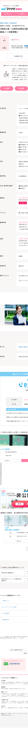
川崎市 (21, 18)
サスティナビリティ (20, 713)
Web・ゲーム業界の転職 (11, 701)
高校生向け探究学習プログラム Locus (17, 688)
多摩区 (25, 18)
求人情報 (6, 88)
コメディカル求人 (12, 702)
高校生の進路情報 (4, 688)
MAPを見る (22, 203)
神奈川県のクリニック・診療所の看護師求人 (11, 580)
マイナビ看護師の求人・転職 (6, 18)
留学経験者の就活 (10, 682)
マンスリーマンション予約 (19, 696)
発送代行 (21, 707)
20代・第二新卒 (21, 701)
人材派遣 (3, 701)
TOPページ (9, 14)
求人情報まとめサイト (5, 693)
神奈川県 (16, 18)
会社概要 (9, 713)
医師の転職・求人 (21, 702)
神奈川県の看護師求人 (8, 573)
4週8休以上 (21, 238)
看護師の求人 (4, 702)
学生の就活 (3, 682)
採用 (25, 713)
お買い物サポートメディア (7, 696)
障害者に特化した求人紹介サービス (9, 683)
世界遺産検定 (13, 695)
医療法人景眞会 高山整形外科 (8, 23)
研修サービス (3, 707)
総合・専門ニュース (16, 693)
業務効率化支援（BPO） (13, 707)
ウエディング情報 (5, 695)
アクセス (13, 713)
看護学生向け (18, 682)
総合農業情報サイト (22, 695)
